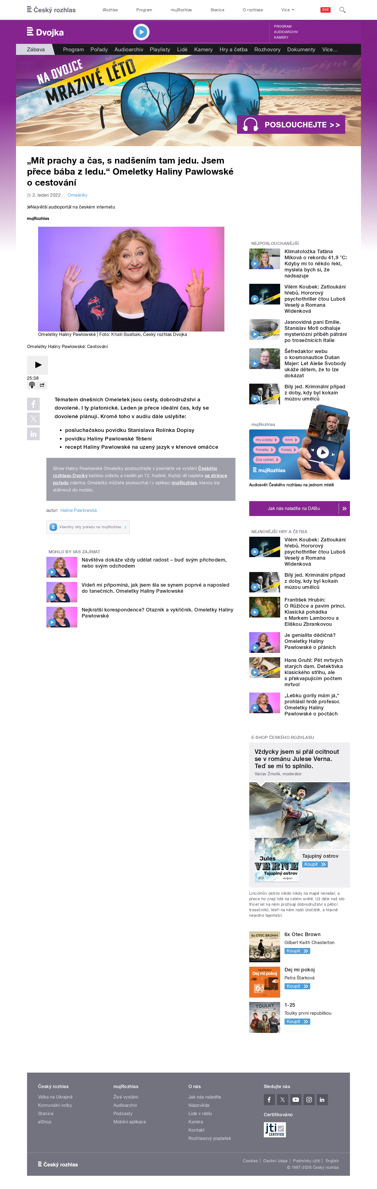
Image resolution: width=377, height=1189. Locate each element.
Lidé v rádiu (200, 1113)
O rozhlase (253, 10)
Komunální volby (55, 1105)
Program (144, 10)
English (332, 1161)
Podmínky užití (306, 1161)
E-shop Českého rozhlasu (282, 737)
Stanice (217, 10)
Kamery (281, 37)
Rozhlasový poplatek (210, 1138)
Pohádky (262, 450)
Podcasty (123, 1113)
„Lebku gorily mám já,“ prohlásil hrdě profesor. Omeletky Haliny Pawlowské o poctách (312, 705)
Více (330, 49)
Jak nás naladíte (205, 1097)
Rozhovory (267, 49)
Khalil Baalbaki (125, 334)
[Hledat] (342, 10)
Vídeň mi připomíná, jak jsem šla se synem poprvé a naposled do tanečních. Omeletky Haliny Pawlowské (155, 588)
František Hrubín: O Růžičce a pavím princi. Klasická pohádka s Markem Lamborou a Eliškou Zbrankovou (315, 612)
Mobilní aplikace (129, 1121)
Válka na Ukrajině (55, 1097)
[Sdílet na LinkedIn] (33, 433)
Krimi (289, 440)
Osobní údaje (275, 1161)
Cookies (250, 1161)
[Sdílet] (42, 385)
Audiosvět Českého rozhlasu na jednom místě (291, 485)
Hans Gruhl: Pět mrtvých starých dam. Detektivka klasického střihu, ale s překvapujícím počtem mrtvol (314, 672)
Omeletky (77, 195)
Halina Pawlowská (78, 510)
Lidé (182, 49)
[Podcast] (32, 385)
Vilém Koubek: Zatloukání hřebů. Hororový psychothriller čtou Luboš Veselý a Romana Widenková (315, 299)
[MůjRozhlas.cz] (38, 219)
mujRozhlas (181, 10)
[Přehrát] (37, 365)
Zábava (36, 49)
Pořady (99, 49)
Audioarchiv (286, 32)
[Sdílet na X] (33, 419)
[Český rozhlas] (51, 10)
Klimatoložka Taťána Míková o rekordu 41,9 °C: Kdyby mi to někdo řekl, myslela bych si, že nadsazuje (316, 264)
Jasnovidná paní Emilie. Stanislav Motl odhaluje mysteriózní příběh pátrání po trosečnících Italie (316, 331)
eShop (44, 1121)
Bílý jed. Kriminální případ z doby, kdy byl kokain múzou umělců (315, 393)
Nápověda (199, 1105)
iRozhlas (110, 10)
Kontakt (197, 1130)
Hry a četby (264, 440)
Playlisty (160, 49)
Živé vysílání (265, 460)
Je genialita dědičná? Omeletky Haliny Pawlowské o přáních (310, 641)
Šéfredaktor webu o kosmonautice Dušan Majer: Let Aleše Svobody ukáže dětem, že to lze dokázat (315, 363)
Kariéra (196, 1121)
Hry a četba (234, 49)
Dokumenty (301, 49)
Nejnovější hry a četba (279, 531)
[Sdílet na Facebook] (33, 404)
